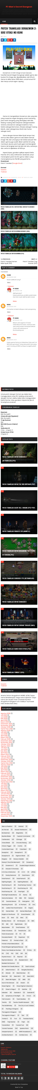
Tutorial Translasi (7, 1028)
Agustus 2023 (5, 765)
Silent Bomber (21, 973)
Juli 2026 (4, 715)
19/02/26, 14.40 (18, 320)
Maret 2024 (5, 754)
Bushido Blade (6, 836)
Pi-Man (16, 289)
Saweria (3, 170)
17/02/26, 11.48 (18, 290)
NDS (33, 921)
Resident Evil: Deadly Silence (10, 966)
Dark (9, 275)
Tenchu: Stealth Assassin (21, 1002)
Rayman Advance (7, 960)
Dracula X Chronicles (12, 869)
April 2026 (4, 720)
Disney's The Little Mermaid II (11, 862)
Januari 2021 (5, 814)
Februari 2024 (5, 756)
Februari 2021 (5, 813)
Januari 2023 (5, 775)
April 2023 (4, 770)
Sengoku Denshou (27, 970)
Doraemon (5, 177)
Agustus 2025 (5, 731)
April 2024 (4, 753)
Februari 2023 (5, 773)
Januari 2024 (5, 758)
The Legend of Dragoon (9, 1012)
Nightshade (18, 924)
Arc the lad (5, 830)
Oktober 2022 (5, 780)
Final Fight (21, 891)
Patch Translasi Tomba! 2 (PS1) (13, 672)
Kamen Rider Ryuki (25, 911)
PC (20, 934)
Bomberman (6, 833)
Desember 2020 (6, 816)
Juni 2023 (4, 766)
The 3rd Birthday (7, 1005)
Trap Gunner (11, 1022)
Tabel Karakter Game (8, 1054)
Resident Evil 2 (23, 960)
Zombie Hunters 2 (7, 1035)
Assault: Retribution (21, 830)
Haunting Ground (7, 904)
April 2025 (4, 736)
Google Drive (17, 163)
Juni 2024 (4, 749)
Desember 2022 (6, 777)
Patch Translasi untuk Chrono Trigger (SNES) (18, 625)
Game (25, 895)
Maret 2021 (4, 811)
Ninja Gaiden (6, 927)
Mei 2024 (4, 751)
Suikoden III (30, 992)
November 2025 (6, 725)
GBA (20, 898)
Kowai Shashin (25, 914)
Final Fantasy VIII (7, 891)
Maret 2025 (5, 737)
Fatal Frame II (6, 878)
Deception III (6, 856)
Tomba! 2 (5, 1018)
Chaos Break (6, 843)
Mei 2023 (4, 768)
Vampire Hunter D (7, 1031)
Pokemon (5, 940)
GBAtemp (4, 1049)
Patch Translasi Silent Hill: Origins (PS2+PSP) (18, 508)
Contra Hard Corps (7, 849)
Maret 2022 (5, 790)
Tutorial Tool (20, 1025)
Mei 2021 (4, 807)
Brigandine (19, 833)
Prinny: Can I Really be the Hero (11, 950)
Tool (15, 1018)
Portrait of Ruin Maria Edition (10, 944)
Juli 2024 (4, 748)
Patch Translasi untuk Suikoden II (14, 602)
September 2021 (6, 801)
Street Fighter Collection (24, 986)
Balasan (11, 286)
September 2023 (7, 763)
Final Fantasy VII (23, 888)
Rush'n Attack (30, 966)
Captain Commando (23, 836)
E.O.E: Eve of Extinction (9, 872)
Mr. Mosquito (21, 921)
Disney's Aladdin (19, 859)
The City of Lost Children (26, 1005)
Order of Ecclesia (7, 930)
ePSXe (33, 872)
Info (34, 904)
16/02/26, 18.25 (12, 277)
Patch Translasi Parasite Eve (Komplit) (16, 531)
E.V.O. (23, 872)
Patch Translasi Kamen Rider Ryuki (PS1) (16, 649)
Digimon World (20, 856)
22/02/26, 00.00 (12, 340)
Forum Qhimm (6, 1048)
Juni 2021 (4, 806)
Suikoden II (17, 992)
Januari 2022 (5, 794)
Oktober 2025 (5, 727)
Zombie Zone (23, 1035)
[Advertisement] (19, 98)
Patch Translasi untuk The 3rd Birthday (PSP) (18, 484)
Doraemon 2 (14, 177)
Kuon (3, 917)
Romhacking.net (6, 1053)
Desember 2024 (6, 741)
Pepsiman (22, 937)
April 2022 (4, 789)
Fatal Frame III (21, 878)
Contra (20, 846)
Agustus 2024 (5, 746)
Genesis (31, 898)
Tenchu (4, 1002)
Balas (8, 282)
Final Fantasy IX (6, 885)
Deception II (18, 852)
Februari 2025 (5, 739)
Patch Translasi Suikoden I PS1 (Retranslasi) (18, 578)
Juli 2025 (4, 732)
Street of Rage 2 (11, 989)
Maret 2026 (5, 722)
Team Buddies (21, 999)
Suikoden (4, 992)
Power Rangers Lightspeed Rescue (12, 947)
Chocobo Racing (21, 843)
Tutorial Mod (6, 1025)
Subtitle (24, 989)
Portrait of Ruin (18, 940)
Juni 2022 (4, 785)
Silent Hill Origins (11, 979)
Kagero (31, 908)
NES (7, 924)
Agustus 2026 (5, 713)
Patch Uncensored (7, 934)
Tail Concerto (6, 999)
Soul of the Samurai (8, 983)
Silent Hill (4, 976)
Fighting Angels (6, 882)
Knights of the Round (8, 914)
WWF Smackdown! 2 (25, 1031)
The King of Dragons (12, 1009)
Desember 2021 (6, 795)
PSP (22, 953)
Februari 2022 (5, 792)
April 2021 (4, 809)
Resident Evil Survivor (8, 963)
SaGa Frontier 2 (10, 970)
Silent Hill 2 (17, 976)
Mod (12, 917)
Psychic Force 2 (6, 957)
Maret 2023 (5, 772)
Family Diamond (11, 875)
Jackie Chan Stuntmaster (14, 908)
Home (4, 21)
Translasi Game (28, 177)
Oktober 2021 (5, 799)
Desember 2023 (6, 760)
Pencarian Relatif (7, 937)
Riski (9, 305)
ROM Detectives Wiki (8, 1051)
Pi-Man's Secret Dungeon (19, 6)
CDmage (19, 839)
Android (21, 826)
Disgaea (4, 859)
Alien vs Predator (7, 826)
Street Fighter (6, 986)
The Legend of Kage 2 (8, 1015)
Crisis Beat (23, 849)
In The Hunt (22, 904)
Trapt (23, 1022)
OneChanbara (20, 927)
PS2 (12, 953)
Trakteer (4, 172)
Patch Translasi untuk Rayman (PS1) (12, 253)
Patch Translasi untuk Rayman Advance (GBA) (15, 231)
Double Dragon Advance (27, 865)
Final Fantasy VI (6, 888)
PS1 (21, 177)
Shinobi (8, 973)
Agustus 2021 (5, 802)
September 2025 (7, 729)
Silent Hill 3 (30, 976)
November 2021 (6, 797)
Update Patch (24, 1028)
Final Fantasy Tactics (24, 885)
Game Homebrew (7, 898)
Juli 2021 (3, 804)
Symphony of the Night (13, 996)
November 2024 (6, 742)
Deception (5, 852)
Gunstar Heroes (11, 901)
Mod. (21, 917)
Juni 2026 (4, 717)
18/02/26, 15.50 (12, 306)
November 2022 (6, 778)
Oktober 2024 (6, 744)
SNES (24, 979)
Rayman (20, 957)
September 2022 (7, 782)
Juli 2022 (4, 784)
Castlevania (6, 839)
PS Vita (29, 950)
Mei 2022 (4, 787)
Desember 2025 (6, 724)
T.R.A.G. (29, 996)
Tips (22, 1015)
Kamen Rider (10, 911)
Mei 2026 (4, 719)
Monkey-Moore (6, 921)
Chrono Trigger (6, 846)
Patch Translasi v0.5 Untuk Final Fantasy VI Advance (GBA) (17, 208)
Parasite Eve (22, 930)
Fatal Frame (26, 875)
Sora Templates (23, 1084)
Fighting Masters (23, 882)
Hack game (25, 901)
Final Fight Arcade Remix (9, 895)
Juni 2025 (4, 734)
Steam (23, 983)
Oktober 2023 (5, 761)
